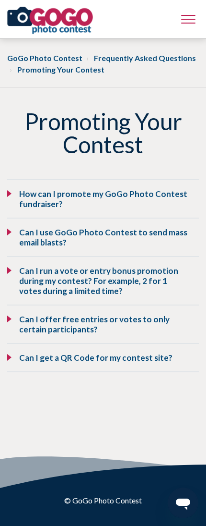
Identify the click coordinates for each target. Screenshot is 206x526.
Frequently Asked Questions (145, 57)
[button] (188, 19)
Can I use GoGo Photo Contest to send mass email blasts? (103, 237)
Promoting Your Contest (60, 69)
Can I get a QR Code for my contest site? (95, 358)
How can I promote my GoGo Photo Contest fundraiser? (103, 199)
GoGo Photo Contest (44, 57)
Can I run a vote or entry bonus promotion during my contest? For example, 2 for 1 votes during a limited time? (98, 281)
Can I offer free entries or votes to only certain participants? (94, 324)
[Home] (50, 20)
